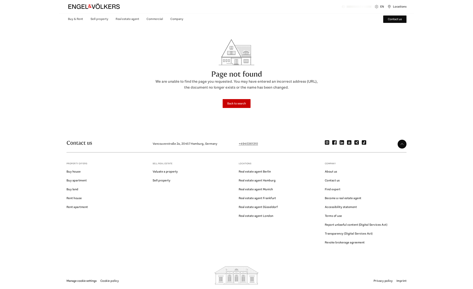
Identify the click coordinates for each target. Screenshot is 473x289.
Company (176, 19)
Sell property (99, 19)
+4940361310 (248, 144)
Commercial (155, 19)
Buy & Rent (75, 19)
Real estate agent (127, 19)
